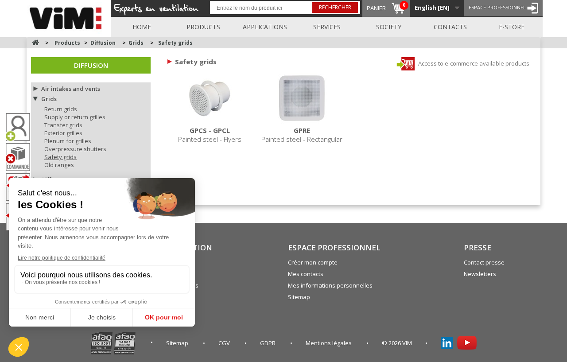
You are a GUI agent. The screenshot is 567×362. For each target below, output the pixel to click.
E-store (511, 27)
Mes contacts (305, 274)
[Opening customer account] (21, 127)
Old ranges (59, 165)
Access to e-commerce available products (473, 63)
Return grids (60, 109)
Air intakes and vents (70, 89)
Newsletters (480, 274)
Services (327, 27)
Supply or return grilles (74, 117)
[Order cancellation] (21, 157)
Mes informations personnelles (330, 285)
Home (141, 27)
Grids (49, 99)
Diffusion (91, 65)
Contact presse (484, 262)
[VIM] (67, 17)
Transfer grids (63, 125)
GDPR (268, 343)
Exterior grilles (63, 133)
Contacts (450, 27)
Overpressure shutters (75, 149)
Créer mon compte (313, 262)
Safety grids (60, 157)
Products (203, 27)
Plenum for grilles (67, 141)
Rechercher (335, 7)
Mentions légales (329, 343)
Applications (265, 27)
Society (388, 27)
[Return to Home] (35, 42)
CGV (224, 343)
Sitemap (299, 297)
